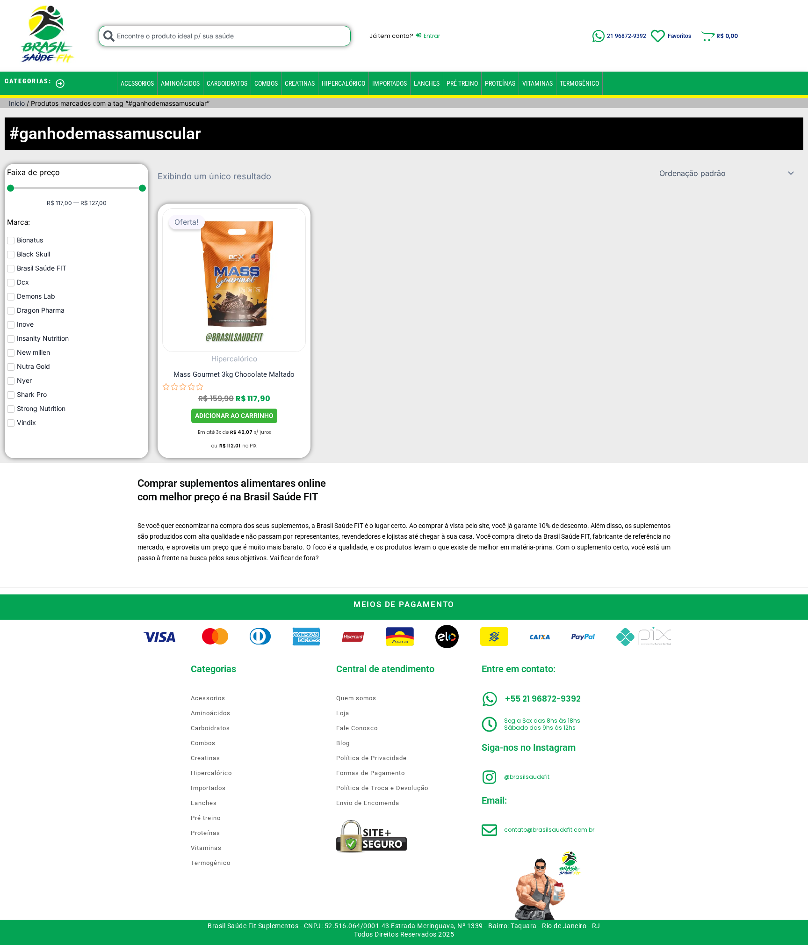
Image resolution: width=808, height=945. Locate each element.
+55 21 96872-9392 (543, 698)
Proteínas (500, 83)
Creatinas (300, 83)
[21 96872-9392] (599, 36)
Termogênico (579, 83)
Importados (389, 83)
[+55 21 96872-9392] (490, 699)
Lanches (427, 83)
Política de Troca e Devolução (382, 787)
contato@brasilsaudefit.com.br (549, 830)
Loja (342, 713)
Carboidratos (227, 83)
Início (17, 103)
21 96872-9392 (626, 36)
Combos (266, 83)
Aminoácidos (180, 83)
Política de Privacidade (371, 758)
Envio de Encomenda (367, 802)
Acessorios (137, 83)
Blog (343, 743)
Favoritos (679, 36)
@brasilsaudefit (526, 777)
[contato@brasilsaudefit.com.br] (489, 830)
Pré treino (462, 83)
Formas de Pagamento (370, 773)
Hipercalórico (343, 83)
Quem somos (356, 698)
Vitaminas (537, 83)
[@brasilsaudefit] (489, 777)
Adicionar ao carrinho (234, 415)
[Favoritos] (658, 36)
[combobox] (225, 36)
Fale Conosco (357, 728)
